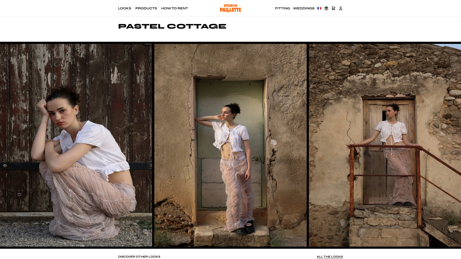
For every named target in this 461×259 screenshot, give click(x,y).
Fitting (282, 8)
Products (146, 8)
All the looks (330, 256)
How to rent (174, 8)
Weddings (303, 8)
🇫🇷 (319, 8)
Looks (124, 8)
